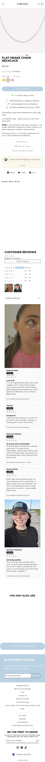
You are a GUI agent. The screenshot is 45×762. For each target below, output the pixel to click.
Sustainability (22, 722)
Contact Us (22, 695)
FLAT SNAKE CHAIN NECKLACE (18, 399)
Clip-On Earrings (22, 702)
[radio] (4, 80)
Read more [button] (11, 394)
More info (22, 165)
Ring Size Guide (22, 699)
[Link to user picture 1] (22, 336)
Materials (22, 142)
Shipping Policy (22, 685)
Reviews (22, 719)
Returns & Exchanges (22, 689)
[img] (22, 377)
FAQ (22, 692)
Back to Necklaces (24, 646)
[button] (7, 71)
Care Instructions (22, 151)
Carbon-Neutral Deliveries (22, 725)
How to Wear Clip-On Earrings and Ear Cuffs (22, 705)
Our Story (22, 715)
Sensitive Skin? (22, 146)
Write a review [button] (22, 261)
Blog (22, 709)
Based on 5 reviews (13, 258)
